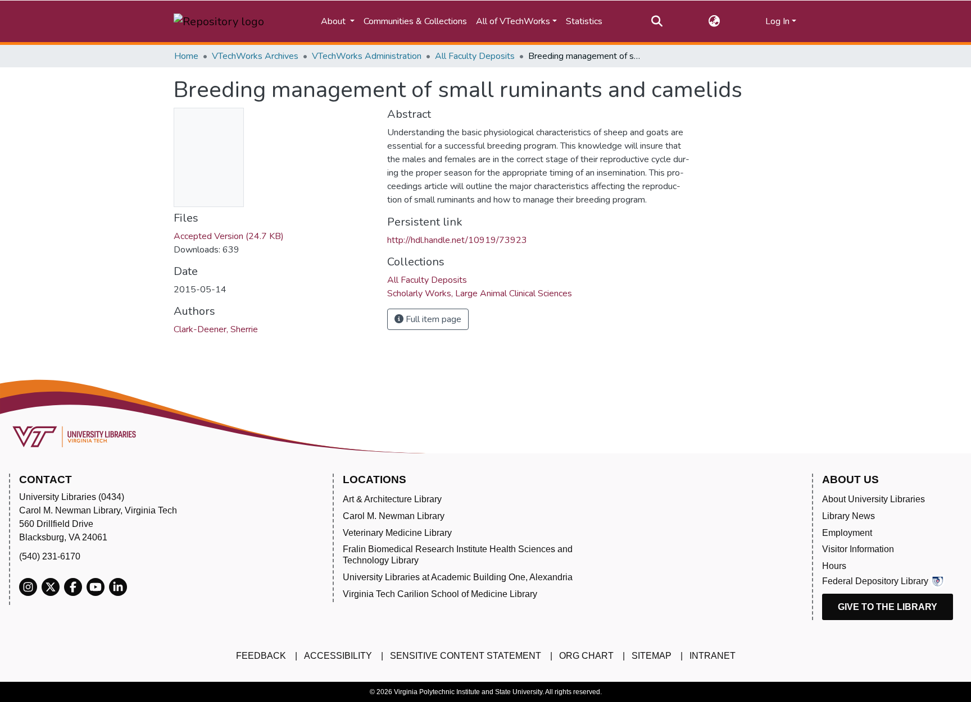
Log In (777, 21)
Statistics (584, 21)
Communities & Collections (415, 21)
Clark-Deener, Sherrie (216, 329)
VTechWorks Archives (255, 56)
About (334, 21)
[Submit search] (657, 21)
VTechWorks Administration (366, 56)
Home (186, 56)
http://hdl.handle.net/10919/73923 (457, 240)
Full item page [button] (432, 319)
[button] (714, 21)
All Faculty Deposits (475, 56)
